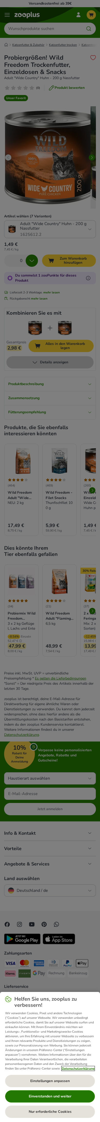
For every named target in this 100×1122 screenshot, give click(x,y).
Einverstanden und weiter (50, 1096)
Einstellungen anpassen (50, 1080)
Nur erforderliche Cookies (50, 1111)
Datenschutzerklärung (78, 1068)
